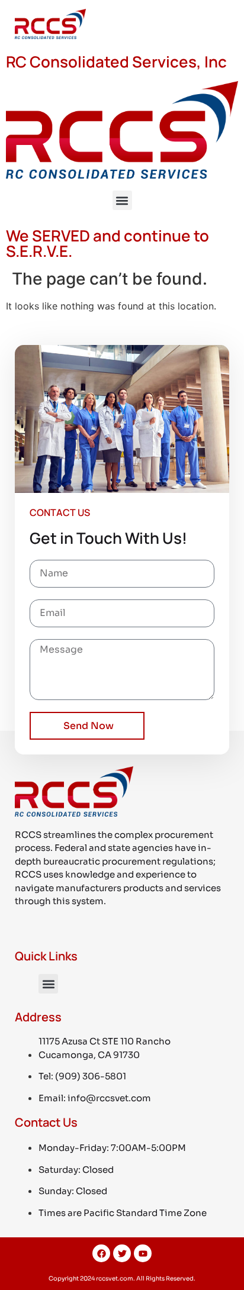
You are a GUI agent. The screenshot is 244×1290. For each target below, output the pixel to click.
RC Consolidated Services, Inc (116, 61)
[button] (122, 200)
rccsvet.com (114, 1278)
